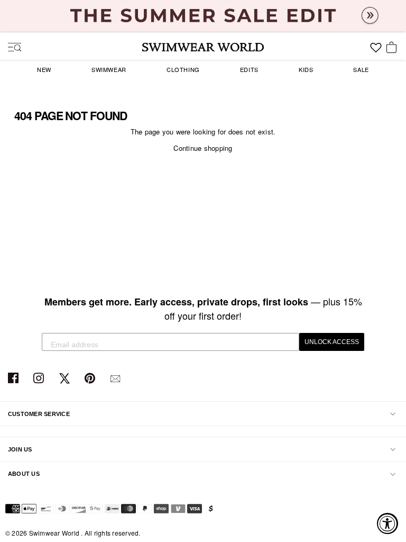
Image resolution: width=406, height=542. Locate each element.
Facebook (14, 378)
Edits (249, 69)
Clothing (183, 69)
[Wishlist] (376, 51)
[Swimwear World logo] (203, 47)
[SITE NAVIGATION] (10, 48)
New (44, 69)
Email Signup (116, 378)
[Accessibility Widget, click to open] (387, 523)
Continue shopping (202, 148)
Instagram (40, 378)
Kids (306, 69)
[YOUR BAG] (393, 48)
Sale (360, 69)
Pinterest (91, 378)
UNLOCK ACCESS (331, 342)
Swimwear (108, 69)
